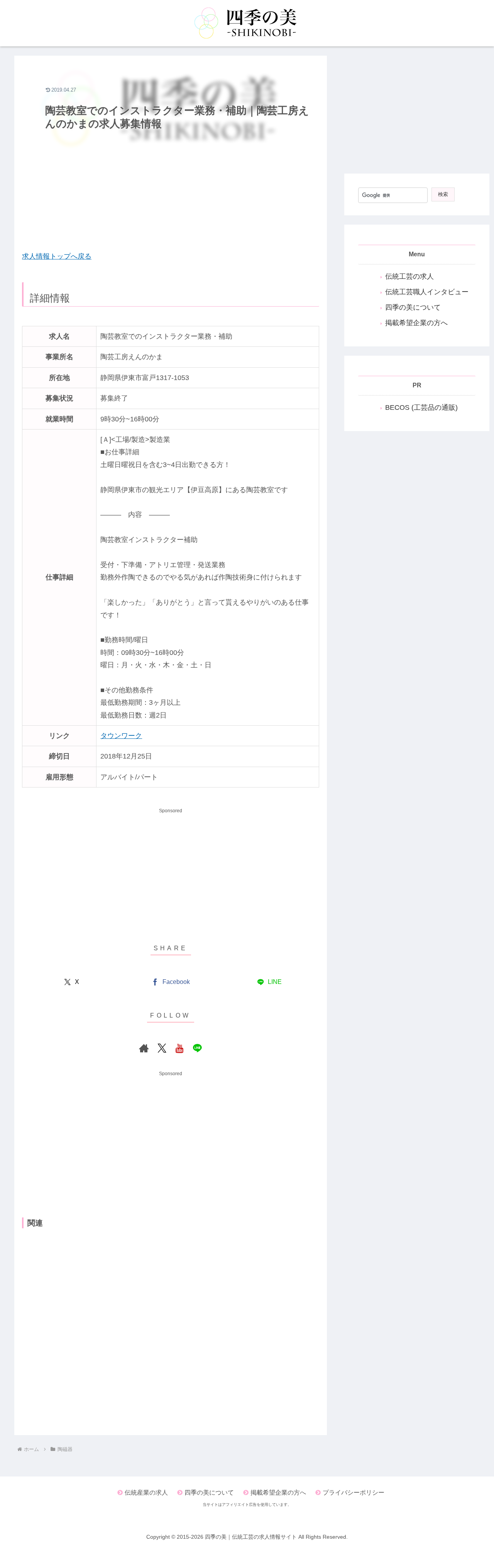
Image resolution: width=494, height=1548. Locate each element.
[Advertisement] (170, 188)
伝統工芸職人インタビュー (427, 292)
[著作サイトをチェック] (144, 1048)
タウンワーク (121, 736)
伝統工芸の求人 (409, 276)
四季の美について (413, 307)
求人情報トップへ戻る (56, 256)
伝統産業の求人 (146, 1492)
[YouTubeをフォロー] (179, 1048)
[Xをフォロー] (161, 1048)
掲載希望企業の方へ (416, 323)
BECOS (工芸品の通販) (421, 407)
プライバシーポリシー (353, 1492)
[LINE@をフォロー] (197, 1048)
